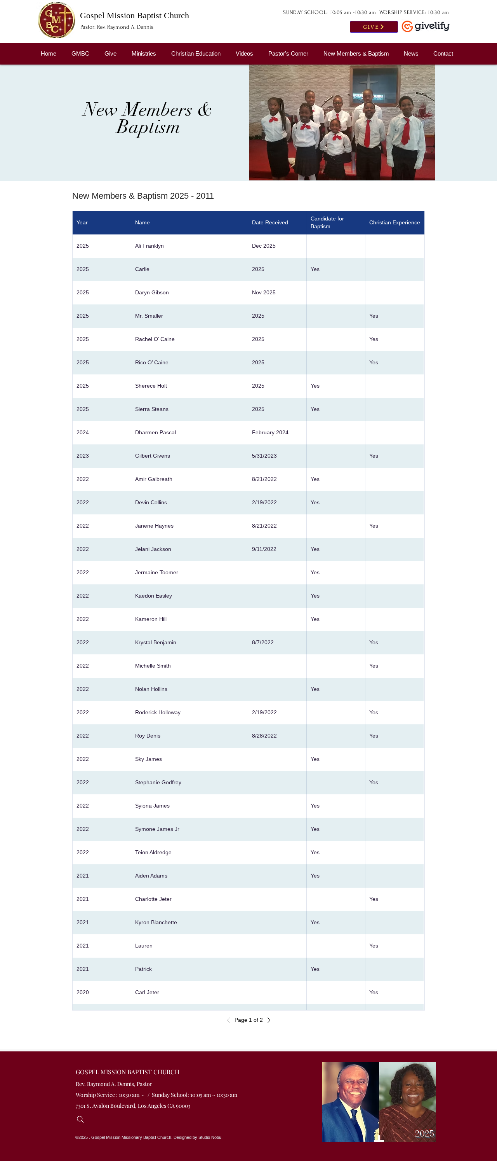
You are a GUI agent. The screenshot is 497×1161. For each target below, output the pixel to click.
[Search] (82, 1119)
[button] (358, 53)
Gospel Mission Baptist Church (134, 15)
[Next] (267, 1020)
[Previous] (231, 1020)
